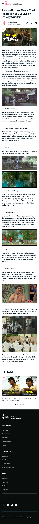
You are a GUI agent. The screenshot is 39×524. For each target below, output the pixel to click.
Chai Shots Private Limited (13, 517)
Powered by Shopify (27, 517)
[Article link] (19, 388)
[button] (3, 3)
